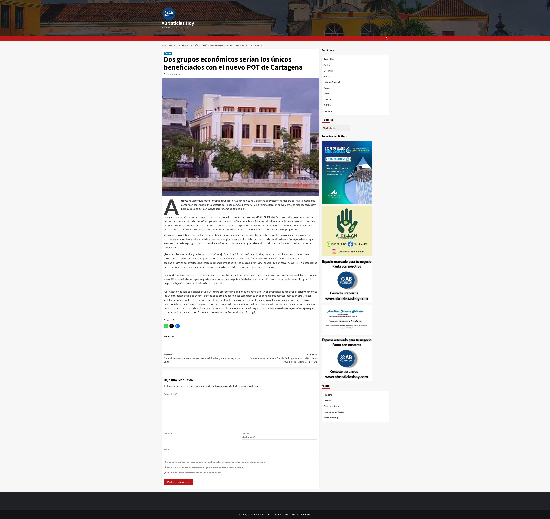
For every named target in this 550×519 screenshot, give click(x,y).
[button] (387, 38)
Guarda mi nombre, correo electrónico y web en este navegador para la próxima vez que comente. (216, 461)
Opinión (328, 99)
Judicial (327, 88)
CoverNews (289, 514)
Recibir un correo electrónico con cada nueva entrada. (194, 472)
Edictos (327, 76)
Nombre (168, 433)
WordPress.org (331, 417)
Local (326, 93)
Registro (328, 395)
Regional (328, 111)
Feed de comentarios (334, 412)
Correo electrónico (248, 435)
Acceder (328, 400)
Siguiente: (283, 358)
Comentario (170, 394)
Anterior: (202, 358)
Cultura (327, 65)
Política (168, 53)
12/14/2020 (170, 74)
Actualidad (329, 59)
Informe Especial (332, 82)
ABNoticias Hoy (178, 23)
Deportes (328, 70)
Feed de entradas (332, 406)
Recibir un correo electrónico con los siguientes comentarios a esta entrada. (205, 467)
